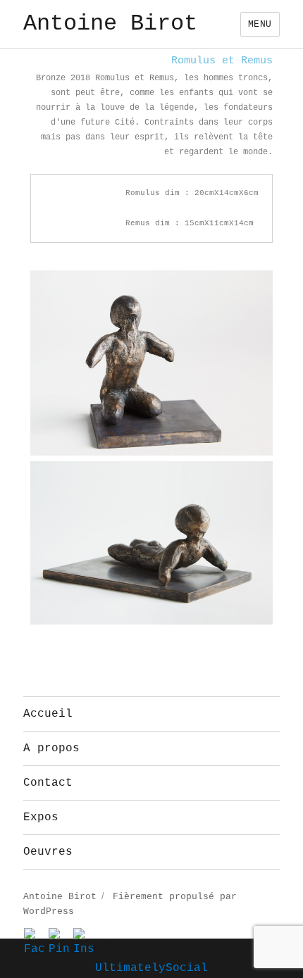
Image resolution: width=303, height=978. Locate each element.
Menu (260, 24)
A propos (51, 748)
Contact (48, 783)
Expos (40, 817)
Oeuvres (48, 852)
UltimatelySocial (151, 968)
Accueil (48, 714)
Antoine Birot (110, 24)
